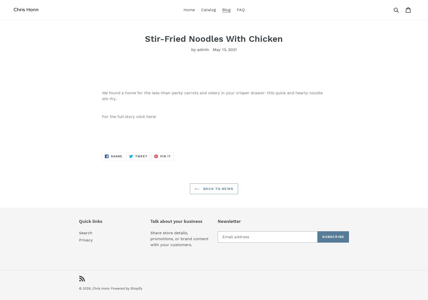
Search (85, 233)
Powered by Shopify (126, 288)
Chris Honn (101, 288)
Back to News (217, 189)
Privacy (86, 240)
